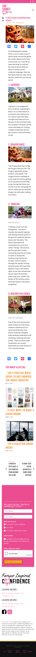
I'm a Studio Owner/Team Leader (16, 531)
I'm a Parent (9, 527)
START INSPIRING (13, 562)
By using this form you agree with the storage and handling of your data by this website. (16, 541)
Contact (30, 651)
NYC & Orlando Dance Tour (13, 593)
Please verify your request (12, 548)
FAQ (5, 651)
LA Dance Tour (8, 596)
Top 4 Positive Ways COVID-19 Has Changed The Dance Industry (18, 376)
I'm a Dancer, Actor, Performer (15, 524)
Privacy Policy (10, 651)
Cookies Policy (18, 651)
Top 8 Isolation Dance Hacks (19, 445)
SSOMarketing (20, 22)
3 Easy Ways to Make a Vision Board (20, 412)
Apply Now (24, 651)
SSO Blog (9, 22)
